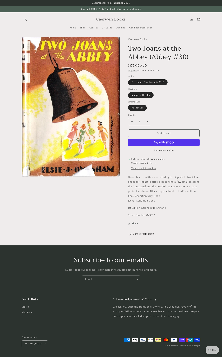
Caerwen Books (177, 346)
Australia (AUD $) (33, 344)
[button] (25, 19)
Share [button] (135, 223)
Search (25, 307)
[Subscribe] (136, 279)
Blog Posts (27, 312)
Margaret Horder (140, 95)
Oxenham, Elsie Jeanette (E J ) (147, 82)
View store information (143, 168)
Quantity (132, 115)
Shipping (132, 70)
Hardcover (137, 108)
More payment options (163, 150)
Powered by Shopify (192, 346)
